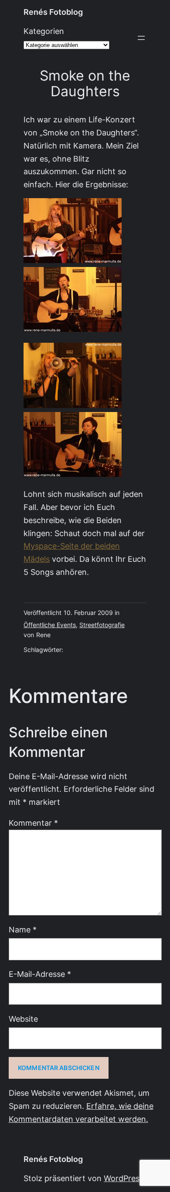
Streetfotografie (102, 624)
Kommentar (33, 822)
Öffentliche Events (50, 624)
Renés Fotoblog (53, 12)
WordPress (123, 1178)
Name (23, 929)
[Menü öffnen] (141, 38)
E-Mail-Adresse (40, 974)
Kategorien (44, 31)
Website (23, 1018)
